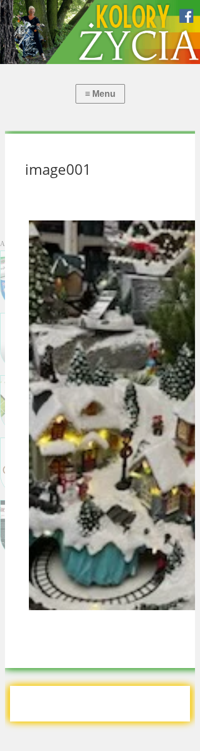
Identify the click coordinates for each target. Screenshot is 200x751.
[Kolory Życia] (100, 32)
